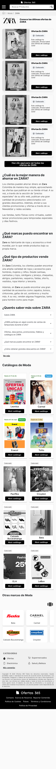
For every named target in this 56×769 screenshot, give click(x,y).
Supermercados (39, 658)
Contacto (10, 698)
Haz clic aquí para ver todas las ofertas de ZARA (28, 164)
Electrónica (12, 663)
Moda (10, 13)
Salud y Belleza (39, 663)
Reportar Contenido (41, 698)
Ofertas (10, 658)
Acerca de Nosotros (23, 698)
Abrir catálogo (42, 55)
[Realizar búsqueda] (51, 7)
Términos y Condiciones (41, 701)
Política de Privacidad (28, 705)
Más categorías (9, 668)
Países (26, 702)
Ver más (6, 356)
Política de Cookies (13, 701)
